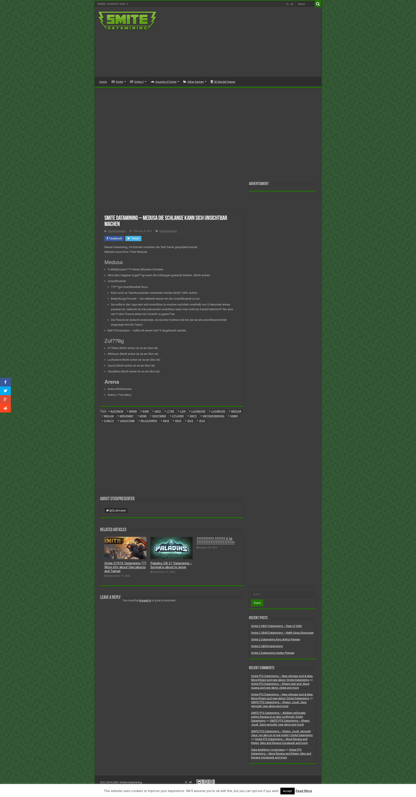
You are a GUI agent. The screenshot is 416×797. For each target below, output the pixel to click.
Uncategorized (168, 231)
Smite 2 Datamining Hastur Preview (272, 652)
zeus (190, 420)
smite (193, 416)
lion (182, 411)
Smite (119, 81)
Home (103, 81)
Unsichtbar (127, 420)
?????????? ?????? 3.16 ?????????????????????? (216, 541)
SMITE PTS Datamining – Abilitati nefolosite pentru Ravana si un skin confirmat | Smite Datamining (278, 716)
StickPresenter (117, 231)
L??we (170, 411)
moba (143, 416)
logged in (145, 600)
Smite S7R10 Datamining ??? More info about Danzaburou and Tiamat (125, 567)
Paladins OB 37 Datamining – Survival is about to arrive (171, 565)
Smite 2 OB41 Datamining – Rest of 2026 (276, 626)
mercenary (127, 416)
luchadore (198, 411)
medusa (236, 411)
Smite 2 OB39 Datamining (267, 646)
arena (133, 411)
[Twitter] (292, 4)
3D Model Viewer (224, 81)
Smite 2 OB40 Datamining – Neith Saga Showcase (282, 632)
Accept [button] (287, 791)
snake (234, 416)
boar (146, 411)
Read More (304, 791)
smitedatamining (213, 416)
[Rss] (287, 4)
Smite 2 (139, 81)
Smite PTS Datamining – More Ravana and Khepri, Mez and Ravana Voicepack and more (281, 753)
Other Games (195, 81)
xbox (166, 420)
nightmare (159, 416)
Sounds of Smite (165, 81)
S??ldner (178, 416)
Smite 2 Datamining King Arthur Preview (275, 639)
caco (158, 411)
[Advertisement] (239, 42)
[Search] (318, 4)
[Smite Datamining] (127, 20)
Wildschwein (149, 420)
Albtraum (116, 411)
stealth (109, 420)
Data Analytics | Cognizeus (267, 749)
